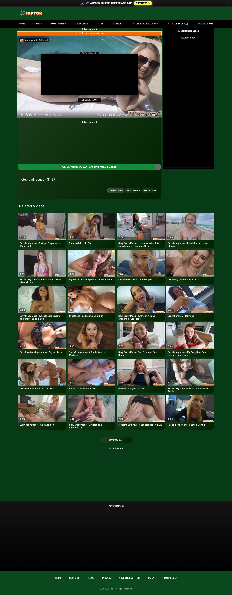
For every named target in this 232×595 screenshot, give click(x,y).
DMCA (151, 578)
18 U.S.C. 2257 (169, 578)
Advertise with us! (129, 578)
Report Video (150, 190)
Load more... (116, 440)
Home (22, 23)
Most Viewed (58, 23)
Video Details (133, 190)
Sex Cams (205, 23)
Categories (81, 23)
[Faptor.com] (31, 13)
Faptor (112, 589)
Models (117, 23)
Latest (38, 23)
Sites (100, 23)
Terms (90, 578)
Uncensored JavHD (145, 23)
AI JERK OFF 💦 (178, 23)
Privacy (106, 578)
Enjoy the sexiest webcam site (90, 33)
